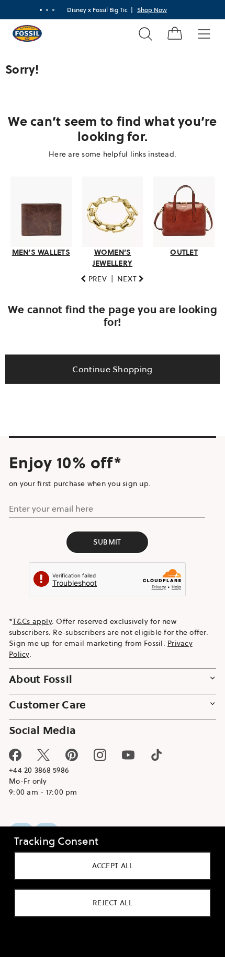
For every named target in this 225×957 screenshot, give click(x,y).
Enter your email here (51, 506)
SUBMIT (107, 539)
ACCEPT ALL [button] (108, 865)
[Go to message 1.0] (37, 10)
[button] (90, 275)
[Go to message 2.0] (43, 10)
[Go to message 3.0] (50, 10)
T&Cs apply (32, 618)
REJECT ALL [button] (109, 902)
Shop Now (148, 9)
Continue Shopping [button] (109, 366)
